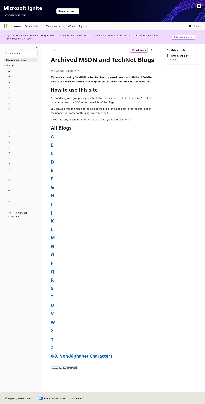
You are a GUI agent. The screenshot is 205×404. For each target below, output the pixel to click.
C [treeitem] (9, 81)
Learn (54, 50)
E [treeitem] (9, 92)
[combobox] (21, 53)
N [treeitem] (9, 141)
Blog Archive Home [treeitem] (16, 60)
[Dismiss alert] (199, 6)
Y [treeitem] (9, 202)
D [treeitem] (9, 87)
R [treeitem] (9, 163)
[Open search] (190, 26)
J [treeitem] (8, 120)
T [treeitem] (9, 174)
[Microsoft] (6, 26)
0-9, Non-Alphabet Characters (81, 356)
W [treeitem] (9, 191)
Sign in (197, 26)
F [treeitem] (8, 98)
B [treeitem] (9, 76)
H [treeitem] (9, 109)
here (126, 119)
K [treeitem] (9, 125)
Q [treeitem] (9, 158)
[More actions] (151, 50)
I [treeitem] (8, 114)
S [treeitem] (9, 169)
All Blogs (173, 59)
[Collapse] (37, 47)
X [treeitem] (9, 196)
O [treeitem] (9, 147)
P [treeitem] (9, 152)
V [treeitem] (9, 185)
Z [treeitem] (9, 207)
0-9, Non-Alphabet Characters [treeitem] (17, 214)
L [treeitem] (8, 130)
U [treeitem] (9, 180)
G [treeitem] (9, 103)
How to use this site (179, 55)
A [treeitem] (9, 70)
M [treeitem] (9, 136)
